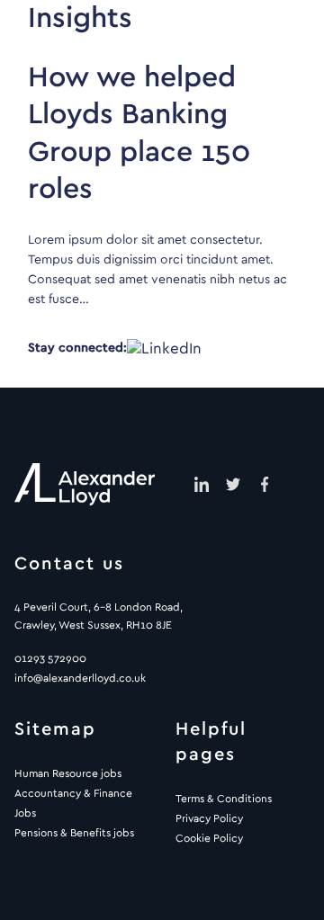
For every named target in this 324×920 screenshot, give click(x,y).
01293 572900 (50, 658)
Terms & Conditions (224, 798)
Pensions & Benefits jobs (74, 832)
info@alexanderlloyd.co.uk (80, 678)
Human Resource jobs (68, 773)
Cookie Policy (209, 838)
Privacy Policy (209, 818)
